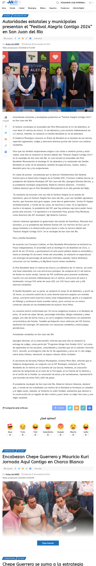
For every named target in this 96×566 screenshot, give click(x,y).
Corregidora (9, 451)
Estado (7, 15)
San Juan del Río (20, 15)
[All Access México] (14, 2)
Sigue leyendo (48, 543)
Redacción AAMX (12, 44)
